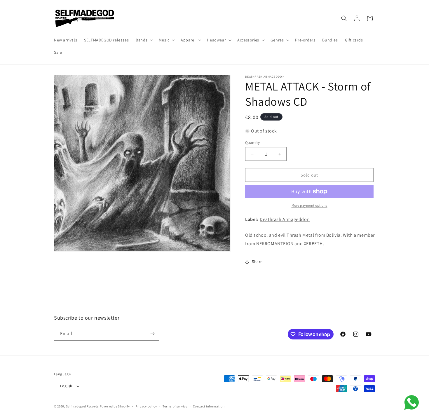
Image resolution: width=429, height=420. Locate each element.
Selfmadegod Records (82, 407)
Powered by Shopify (115, 407)
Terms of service (175, 406)
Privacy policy (146, 406)
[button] (143, 40)
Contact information (208, 406)
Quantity (252, 142)
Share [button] (257, 261)
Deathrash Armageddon (285, 219)
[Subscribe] (152, 334)
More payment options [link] (309, 205)
